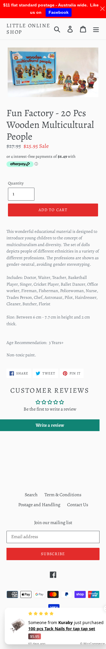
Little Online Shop (28, 29)
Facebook (59, 12)
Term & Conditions (62, 495)
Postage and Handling (39, 504)
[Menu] (96, 28)
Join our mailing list (53, 523)
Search (31, 495)
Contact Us (77, 504)
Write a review (50, 425)
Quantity (16, 183)
